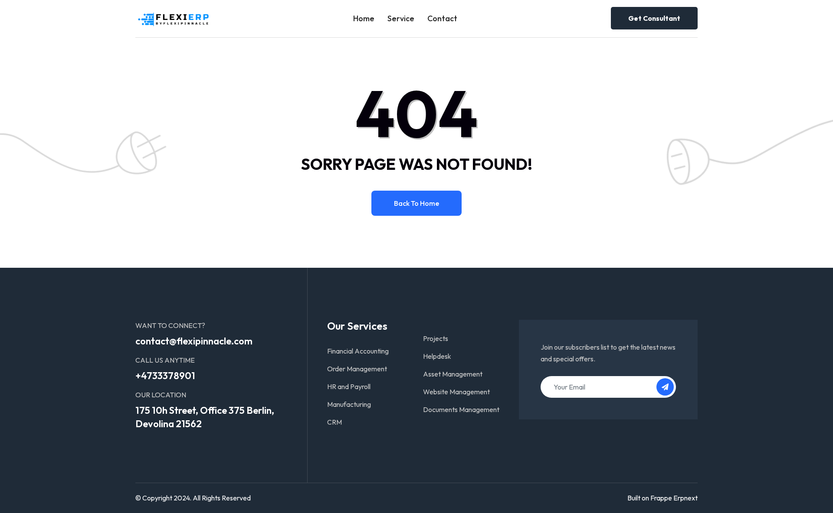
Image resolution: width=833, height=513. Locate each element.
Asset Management (452, 374)
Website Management (456, 391)
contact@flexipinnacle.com (194, 341)
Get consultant (654, 18)
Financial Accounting (358, 351)
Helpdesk (437, 356)
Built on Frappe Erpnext (662, 498)
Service (400, 18)
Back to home (416, 203)
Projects (435, 338)
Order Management (357, 368)
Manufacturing (349, 404)
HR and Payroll (349, 386)
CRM (334, 422)
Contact (442, 18)
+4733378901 (165, 376)
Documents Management (461, 409)
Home (363, 18)
